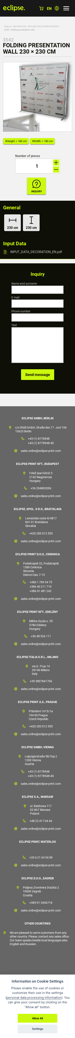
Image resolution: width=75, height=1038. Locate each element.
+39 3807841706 (41, 681)
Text (14, 325)
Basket (41, 8)
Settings (37, 1028)
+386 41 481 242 (40, 591)
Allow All (37, 1018)
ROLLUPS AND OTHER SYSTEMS (43, 26)
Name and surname (24, 283)
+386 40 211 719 (40, 586)
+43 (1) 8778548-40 (41, 443)
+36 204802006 (41, 488)
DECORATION (19, 26)
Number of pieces (27, 156)
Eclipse (7, 26)
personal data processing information (33, 998)
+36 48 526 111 (41, 636)
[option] (37, 97)
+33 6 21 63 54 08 (40, 857)
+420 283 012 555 (41, 533)
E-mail (15, 297)
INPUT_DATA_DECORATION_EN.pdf (36, 252)
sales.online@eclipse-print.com (41, 450)
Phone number (20, 311)
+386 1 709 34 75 (41, 582)
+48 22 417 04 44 (41, 821)
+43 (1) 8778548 (39, 438)
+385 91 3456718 (40, 902)
